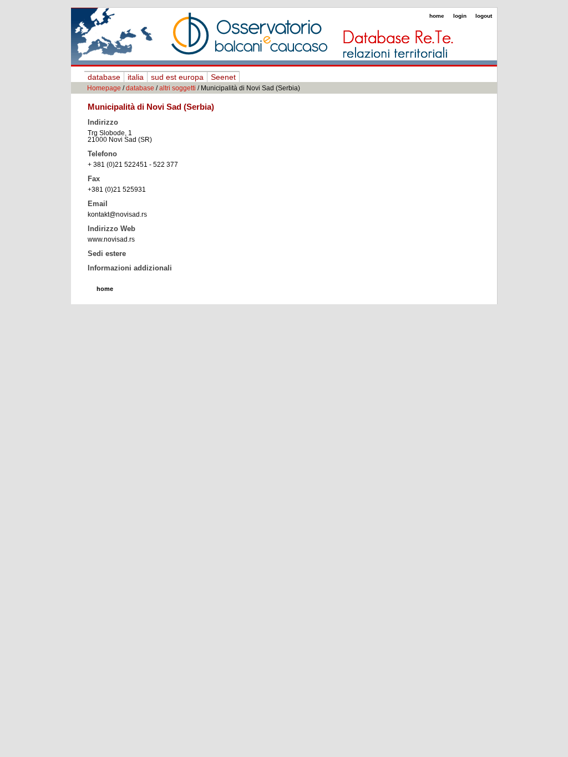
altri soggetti (177, 88)
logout (483, 16)
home (436, 16)
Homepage (104, 88)
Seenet (223, 77)
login (459, 16)
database (104, 77)
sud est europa (177, 77)
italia (136, 77)
